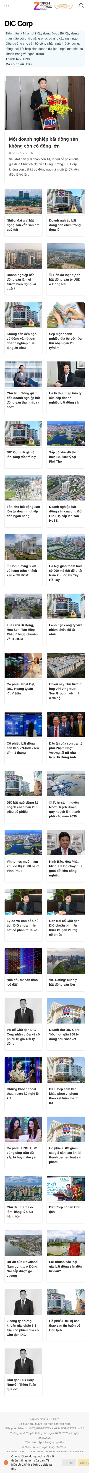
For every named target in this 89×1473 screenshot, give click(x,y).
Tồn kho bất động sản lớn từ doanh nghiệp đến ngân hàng (23, 511)
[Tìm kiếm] (82, 6)
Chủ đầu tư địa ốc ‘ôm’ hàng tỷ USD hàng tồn (20, 1211)
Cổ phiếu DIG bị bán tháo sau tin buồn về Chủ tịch (64, 1325)
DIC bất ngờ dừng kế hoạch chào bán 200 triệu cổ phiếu (23, 807)
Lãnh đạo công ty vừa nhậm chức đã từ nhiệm (65, 629)
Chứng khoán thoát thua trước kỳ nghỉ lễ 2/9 (23, 1093)
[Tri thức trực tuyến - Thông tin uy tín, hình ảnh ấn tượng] (53, 6)
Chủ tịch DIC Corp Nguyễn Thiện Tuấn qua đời (21, 1384)
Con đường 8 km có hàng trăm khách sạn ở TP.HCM (22, 570)
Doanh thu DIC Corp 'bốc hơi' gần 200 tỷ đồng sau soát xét (64, 1034)
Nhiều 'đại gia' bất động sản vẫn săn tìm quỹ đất (23, 225)
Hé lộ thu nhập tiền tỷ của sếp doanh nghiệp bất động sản (65, 397)
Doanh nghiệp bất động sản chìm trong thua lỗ (65, 225)
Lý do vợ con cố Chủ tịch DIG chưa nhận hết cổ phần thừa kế (23, 925)
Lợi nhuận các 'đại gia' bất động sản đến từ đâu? (65, 1266)
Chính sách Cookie (35, 1464)
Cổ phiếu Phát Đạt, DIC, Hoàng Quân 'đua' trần (21, 688)
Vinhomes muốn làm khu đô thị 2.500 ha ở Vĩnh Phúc (23, 866)
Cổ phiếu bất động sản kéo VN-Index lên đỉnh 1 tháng (23, 748)
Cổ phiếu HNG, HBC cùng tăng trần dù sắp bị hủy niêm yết (22, 1152)
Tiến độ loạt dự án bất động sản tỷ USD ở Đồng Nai (64, 279)
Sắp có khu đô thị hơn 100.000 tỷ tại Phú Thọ (62, 456)
